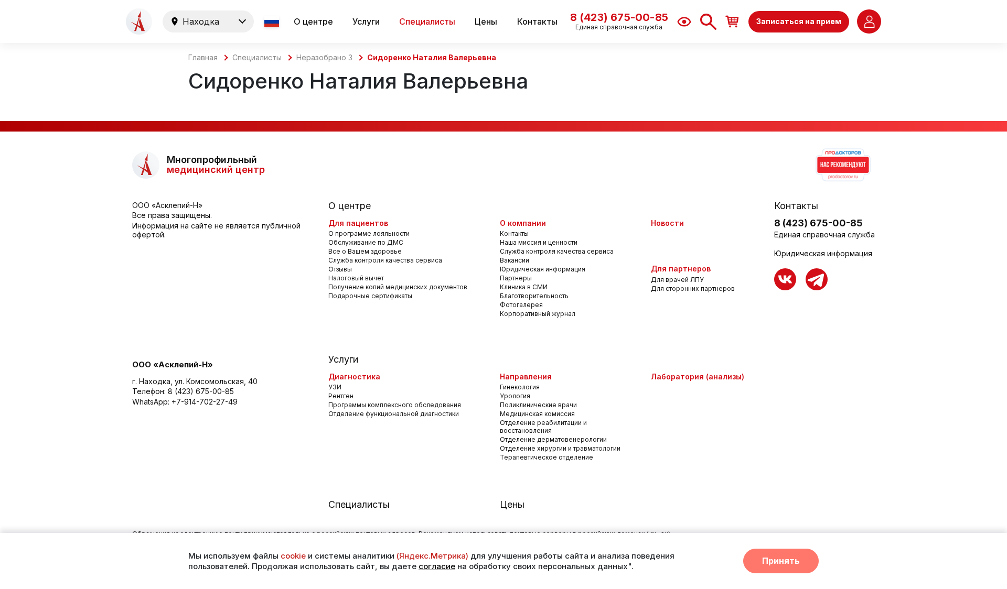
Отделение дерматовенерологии (553, 439)
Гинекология (520, 387)
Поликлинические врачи (538, 405)
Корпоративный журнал (537, 314)
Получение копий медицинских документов (397, 287)
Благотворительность (534, 296)
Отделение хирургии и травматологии (560, 448)
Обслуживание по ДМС (365, 242)
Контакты (537, 21)
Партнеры (516, 278)
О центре (313, 21)
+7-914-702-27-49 (205, 401)
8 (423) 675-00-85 (201, 391)
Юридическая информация (542, 269)
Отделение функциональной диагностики (393, 414)
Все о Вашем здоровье (365, 251)
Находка (201, 21)
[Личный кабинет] (869, 21)
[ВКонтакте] (785, 279)
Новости (667, 223)
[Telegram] (817, 279)
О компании (523, 223)
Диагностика (354, 376)
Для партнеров (681, 268)
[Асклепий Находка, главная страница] (139, 21)
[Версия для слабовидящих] (684, 22)
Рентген (340, 396)
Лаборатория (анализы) (697, 376)
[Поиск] (708, 22)
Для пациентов (358, 223)
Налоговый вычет (356, 278)
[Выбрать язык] (272, 21)
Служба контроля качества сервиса (385, 260)
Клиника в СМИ (524, 287)
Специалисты (427, 21)
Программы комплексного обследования (394, 405)
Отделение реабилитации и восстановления (543, 426)
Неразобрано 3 (324, 57)
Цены (486, 21)
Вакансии (514, 260)
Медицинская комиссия (537, 414)
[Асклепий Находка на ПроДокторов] (842, 165)
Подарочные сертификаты (370, 296)
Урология (515, 396)
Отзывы (340, 269)
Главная (203, 57)
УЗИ (334, 387)
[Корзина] (732, 21)
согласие (437, 566)
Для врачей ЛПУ (677, 279)
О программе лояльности (369, 233)
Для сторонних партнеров (693, 288)
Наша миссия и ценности (538, 242)
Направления (526, 376)
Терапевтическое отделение (546, 457)
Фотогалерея (521, 305)
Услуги (366, 21)
